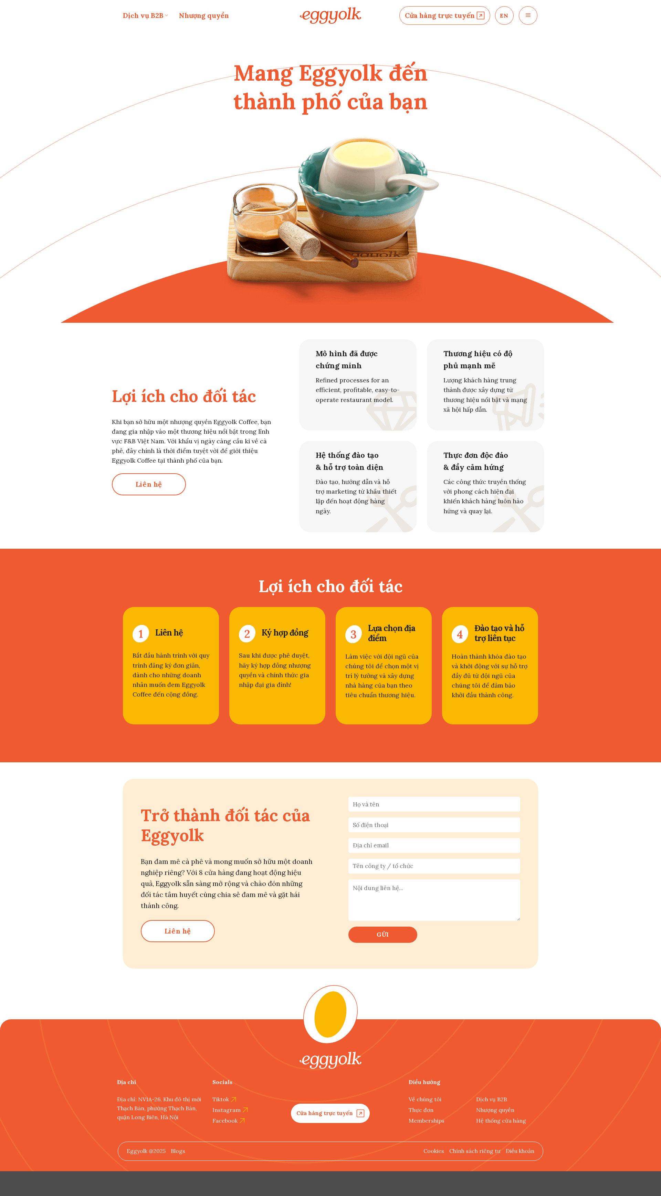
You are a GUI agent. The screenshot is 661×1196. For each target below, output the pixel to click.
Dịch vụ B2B (143, 15)
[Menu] (528, 15)
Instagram (226, 1109)
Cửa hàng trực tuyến (440, 15)
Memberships (426, 1120)
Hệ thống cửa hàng (501, 1120)
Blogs (178, 1150)
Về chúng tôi (425, 1099)
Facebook (225, 1120)
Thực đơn (421, 1109)
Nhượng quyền (204, 15)
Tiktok (220, 1099)
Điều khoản (520, 1150)
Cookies (433, 1150)
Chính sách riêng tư (475, 1150)
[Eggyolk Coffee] (330, 15)
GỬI (383, 934)
